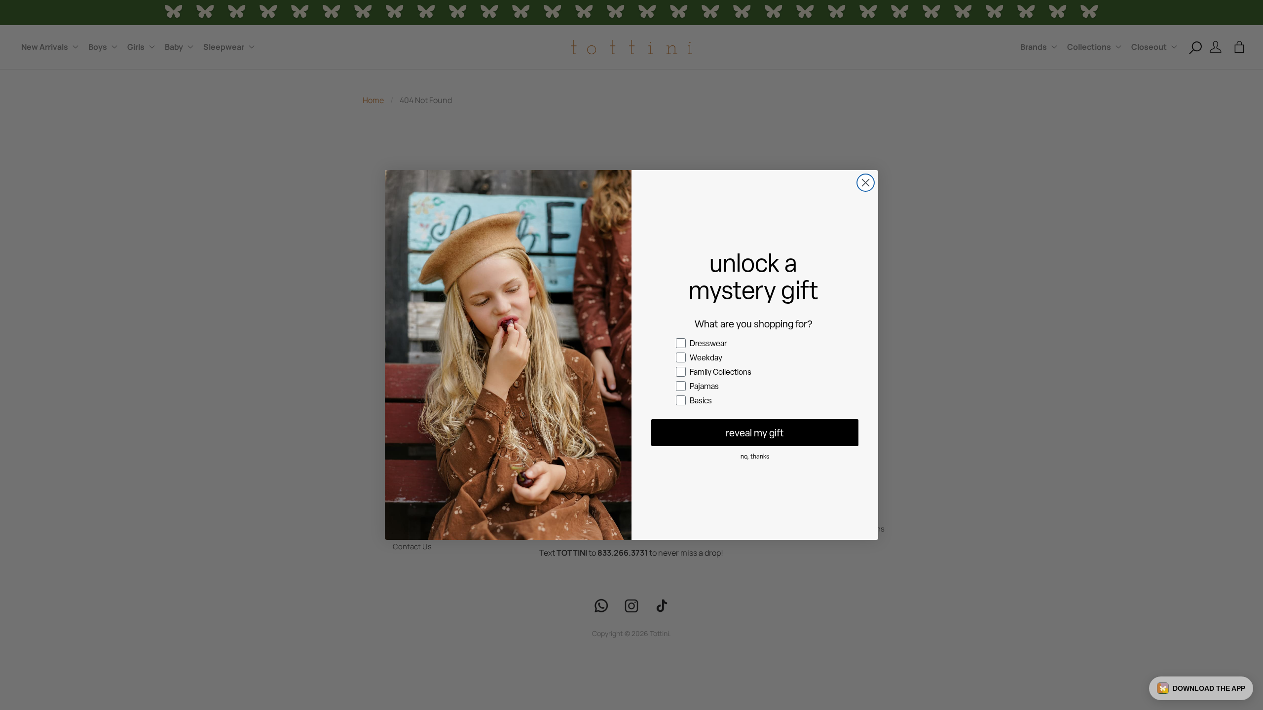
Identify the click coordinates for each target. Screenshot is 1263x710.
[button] (1201, 688)
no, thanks (755, 456)
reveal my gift (755, 432)
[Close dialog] (865, 182)
